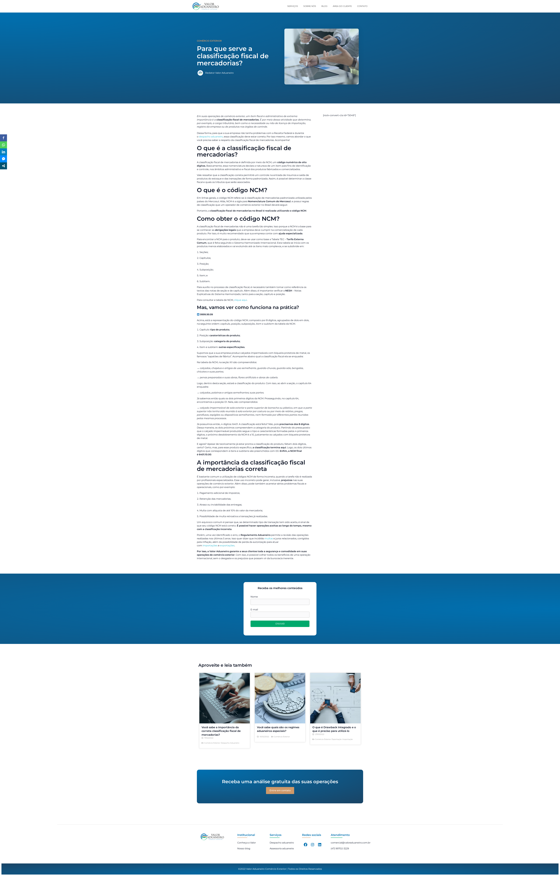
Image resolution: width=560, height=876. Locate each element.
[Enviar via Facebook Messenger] (3, 158)
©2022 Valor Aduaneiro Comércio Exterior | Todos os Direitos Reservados (280, 869)
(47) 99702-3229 (340, 848)
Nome (254, 596)
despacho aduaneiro (211, 136)
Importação (347, 739)
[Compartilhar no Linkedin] (3, 151)
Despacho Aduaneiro (230, 743)
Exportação (337, 739)
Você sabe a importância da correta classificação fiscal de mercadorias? (221, 731)
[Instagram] (312, 844)
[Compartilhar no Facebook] (3, 137)
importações (210, 545)
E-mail (254, 609)
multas (269, 538)
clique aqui (240, 300)
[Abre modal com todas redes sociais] (3, 165)
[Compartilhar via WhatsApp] (3, 144)
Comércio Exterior (212, 743)
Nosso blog (243, 848)
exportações (227, 545)
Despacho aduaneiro (282, 842)
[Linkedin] (319, 844)
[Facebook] (305, 844)
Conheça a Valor (246, 842)
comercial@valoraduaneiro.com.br (350, 842)
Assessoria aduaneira (282, 848)
